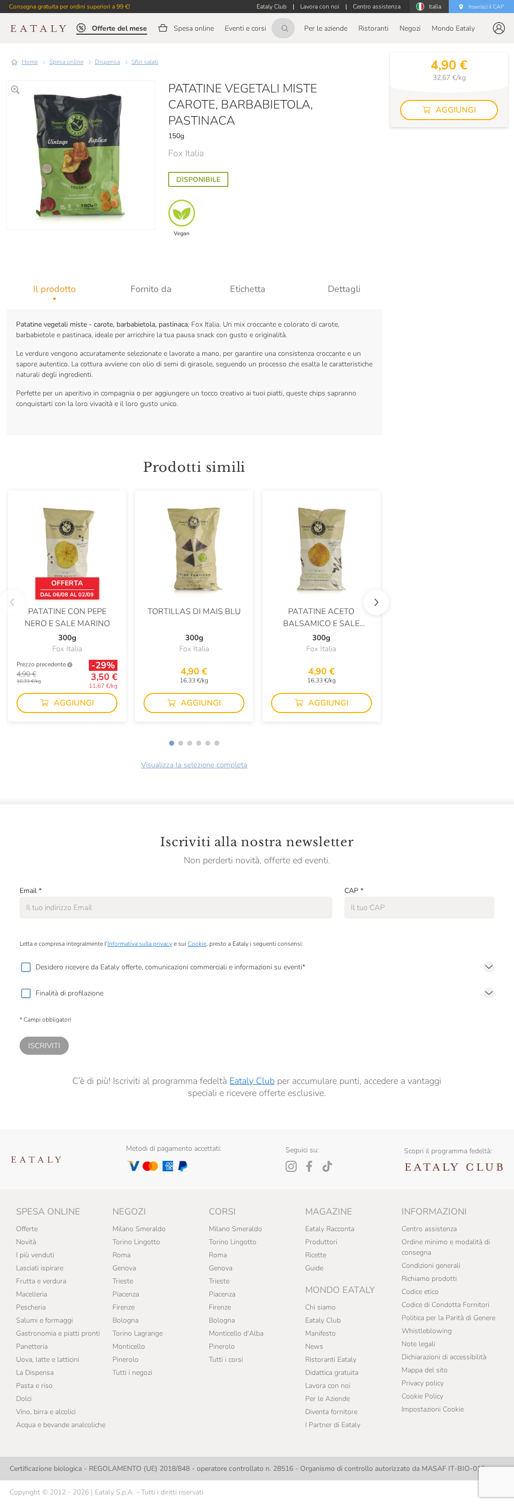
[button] (498, 28)
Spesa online (66, 62)
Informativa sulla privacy (139, 944)
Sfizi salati (145, 62)
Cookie (197, 944)
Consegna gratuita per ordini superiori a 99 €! (69, 7)
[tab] (54, 289)
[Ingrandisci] (15, 89)
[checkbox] (26, 967)
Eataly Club (252, 1081)
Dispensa (107, 62)
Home (30, 62)
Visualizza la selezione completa (194, 765)
